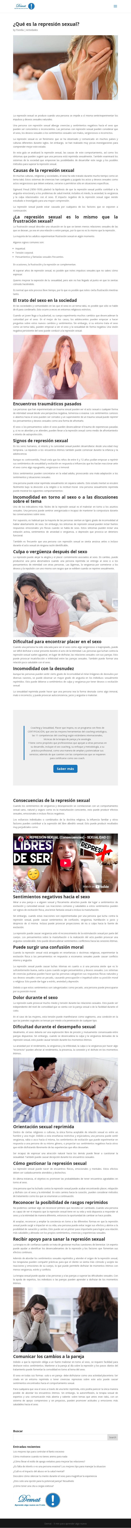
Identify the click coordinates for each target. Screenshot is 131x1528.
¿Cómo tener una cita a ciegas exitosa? (33, 1485)
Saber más (65, 769)
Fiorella (20, 29)
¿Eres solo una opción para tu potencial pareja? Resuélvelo (43, 1481)
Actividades (32, 29)
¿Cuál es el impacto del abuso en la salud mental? (38, 1471)
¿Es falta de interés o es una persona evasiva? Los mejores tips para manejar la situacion (59, 1466)
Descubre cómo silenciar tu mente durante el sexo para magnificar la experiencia (55, 1476)
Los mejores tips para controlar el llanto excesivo (38, 1451)
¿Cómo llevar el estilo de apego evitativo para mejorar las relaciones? (49, 1461)
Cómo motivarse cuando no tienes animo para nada (40, 1456)
